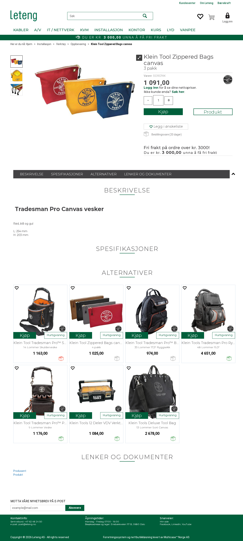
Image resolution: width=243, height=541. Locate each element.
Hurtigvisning (56, 335)
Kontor (137, 30)
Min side (164, 521)
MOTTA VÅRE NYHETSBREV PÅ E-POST (37, 501)
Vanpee (188, 30)
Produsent (19, 470)
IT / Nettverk (60, 30)
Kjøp (163, 111)
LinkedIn (176, 524)
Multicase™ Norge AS (176, 537)
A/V (37, 30)
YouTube (186, 524)
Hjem (29, 44)
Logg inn (227, 21)
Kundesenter (187, 3)
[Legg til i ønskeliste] (16, 288)
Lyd (170, 30)
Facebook (165, 524)
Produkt (213, 112)
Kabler (20, 30)
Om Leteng (206, 3)
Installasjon (108, 30)
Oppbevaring (78, 44)
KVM (84, 30)
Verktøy (61, 44)
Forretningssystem (115, 537)
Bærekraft (224, 3)
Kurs (156, 30)
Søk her (178, 92)
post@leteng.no (27, 524)
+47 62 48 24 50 (33, 521)
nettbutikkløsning (141, 537)
